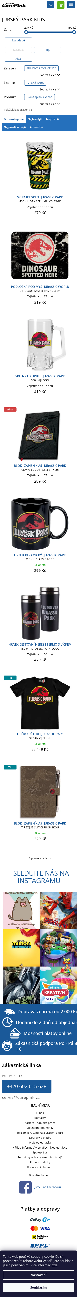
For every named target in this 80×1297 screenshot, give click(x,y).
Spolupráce (40, 1152)
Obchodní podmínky (40, 1128)
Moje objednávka (40, 1142)
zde (54, 1265)
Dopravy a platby (40, 1137)
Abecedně (36, 127)
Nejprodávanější (15, 127)
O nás (40, 1113)
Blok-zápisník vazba (39, 97)
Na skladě (18, 40)
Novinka (18, 50)
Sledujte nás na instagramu (41, 876)
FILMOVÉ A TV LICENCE (41, 68)
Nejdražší (52, 119)
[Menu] (71, 5)
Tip (48, 50)
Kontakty (40, 1118)
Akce (19, 58)
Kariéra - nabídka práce (40, 1123)
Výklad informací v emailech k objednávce (40, 1147)
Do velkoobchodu (40, 1175)
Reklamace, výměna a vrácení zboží (40, 1133)
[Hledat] (51, 5)
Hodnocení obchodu (40, 1167)
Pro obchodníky (40, 1162)
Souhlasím (38, 1287)
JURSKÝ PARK (35, 82)
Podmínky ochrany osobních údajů (40, 1157)
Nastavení (39, 1275)
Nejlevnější (35, 119)
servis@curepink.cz (21, 1097)
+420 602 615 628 (26, 1086)
